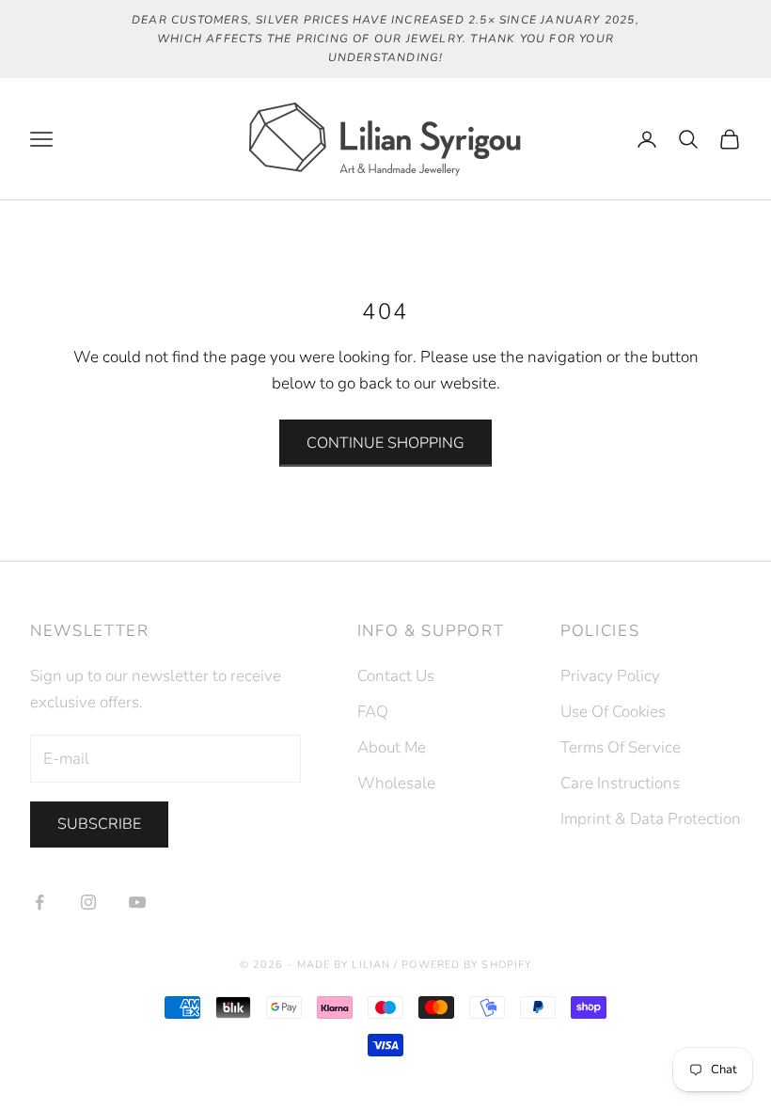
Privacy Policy (610, 676)
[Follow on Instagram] (88, 902)
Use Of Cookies (613, 711)
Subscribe (99, 824)
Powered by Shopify (466, 965)
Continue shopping (385, 443)
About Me (391, 747)
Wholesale (396, 783)
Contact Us (395, 676)
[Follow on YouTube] (137, 902)
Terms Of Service (620, 747)
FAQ (372, 711)
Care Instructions (620, 783)
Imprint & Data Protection (650, 819)
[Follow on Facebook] (39, 902)
